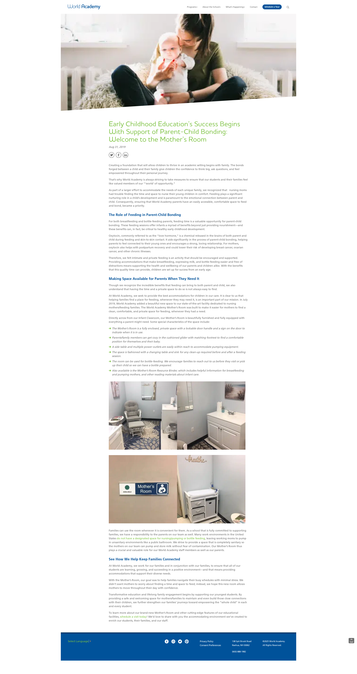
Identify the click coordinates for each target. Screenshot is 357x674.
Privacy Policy (206, 641)
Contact (253, 7)
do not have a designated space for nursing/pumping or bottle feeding (161, 538)
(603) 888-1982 (239, 651)
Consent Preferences (210, 645)
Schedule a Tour (272, 7)
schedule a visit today (133, 616)
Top (351, 642)
